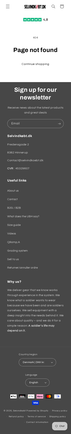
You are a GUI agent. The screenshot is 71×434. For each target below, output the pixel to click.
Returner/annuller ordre (22, 267)
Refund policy (16, 417)
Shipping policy (57, 417)
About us (13, 190)
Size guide (14, 225)
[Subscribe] (59, 123)
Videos (11, 233)
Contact (12, 199)
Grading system (17, 250)
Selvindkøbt (19, 411)
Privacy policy (59, 411)
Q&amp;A (13, 242)
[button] (7, 6)
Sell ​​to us (13, 259)
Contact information (37, 422)
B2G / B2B (14, 208)
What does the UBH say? (23, 216)
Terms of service (36, 417)
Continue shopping (36, 64)
